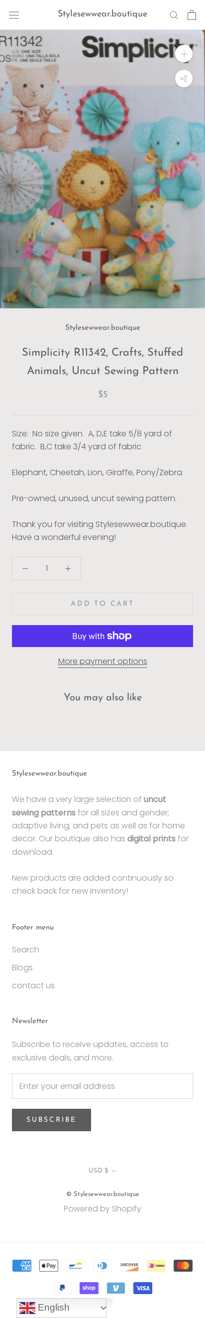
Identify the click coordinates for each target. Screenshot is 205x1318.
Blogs (22, 967)
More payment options (102, 661)
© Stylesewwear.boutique (102, 1194)
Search (25, 949)
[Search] (174, 14)
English (52, 1307)
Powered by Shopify (102, 1208)
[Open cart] (192, 15)
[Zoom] (184, 53)
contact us (33, 985)
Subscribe (51, 1120)
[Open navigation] (14, 15)
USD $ (98, 1171)
